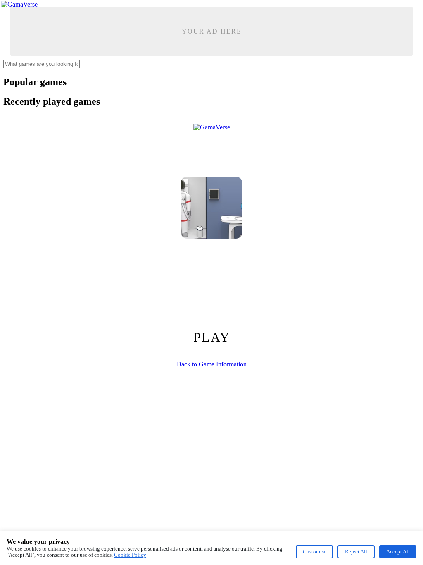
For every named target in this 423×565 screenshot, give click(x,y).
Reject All (356, 551)
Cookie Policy (130, 555)
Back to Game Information (212, 364)
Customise (314, 551)
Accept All (398, 551)
